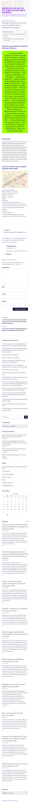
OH (14, 20)
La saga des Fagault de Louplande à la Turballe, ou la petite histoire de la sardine (15, 55)
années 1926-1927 (10, 98)
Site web (4, 301)
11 (7, 504)
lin (24, 232)
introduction (6, 37)
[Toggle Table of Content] (24, 32)
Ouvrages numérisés (7, 482)
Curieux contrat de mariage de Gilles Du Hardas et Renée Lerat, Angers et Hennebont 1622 (14, 350)
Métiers (4, 480)
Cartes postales (6, 471)
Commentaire (6, 267)
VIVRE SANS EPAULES (7, 485)
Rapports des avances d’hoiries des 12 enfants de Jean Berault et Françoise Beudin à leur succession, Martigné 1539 (15, 383)
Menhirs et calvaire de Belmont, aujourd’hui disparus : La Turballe (15, 85)
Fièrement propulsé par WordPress (10, 800)
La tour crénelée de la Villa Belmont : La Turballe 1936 (15, 75)
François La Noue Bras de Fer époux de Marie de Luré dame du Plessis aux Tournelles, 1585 (15, 739)
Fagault (6, 232)
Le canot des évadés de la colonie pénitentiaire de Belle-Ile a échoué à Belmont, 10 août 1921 (15, 103)
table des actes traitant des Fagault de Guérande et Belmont (15, 35)
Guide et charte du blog (12, 355)
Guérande (20, 232)
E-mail (4, 294)
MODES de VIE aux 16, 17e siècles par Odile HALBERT (13, 10)
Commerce (7, 230)
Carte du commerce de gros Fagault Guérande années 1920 (14, 39)
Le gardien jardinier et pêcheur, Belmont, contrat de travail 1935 (15, 118)
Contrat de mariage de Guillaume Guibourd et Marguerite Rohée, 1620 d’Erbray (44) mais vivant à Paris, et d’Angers (14, 442)
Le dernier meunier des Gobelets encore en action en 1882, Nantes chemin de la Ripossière (14, 394)
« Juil (7, 514)
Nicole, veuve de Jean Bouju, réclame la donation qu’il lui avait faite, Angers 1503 (13, 583)
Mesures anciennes (7, 477)
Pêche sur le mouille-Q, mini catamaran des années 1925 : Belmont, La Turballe (15, 90)
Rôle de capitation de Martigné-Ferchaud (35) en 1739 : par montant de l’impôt (15, 634)
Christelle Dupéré (6, 408)
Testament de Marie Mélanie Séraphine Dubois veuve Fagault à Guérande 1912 (15, 81)
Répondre (9, 254)
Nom (3, 287)
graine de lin (13, 232)
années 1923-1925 (19, 96)
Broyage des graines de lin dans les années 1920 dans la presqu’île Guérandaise (15, 113)
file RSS (5, 521)
